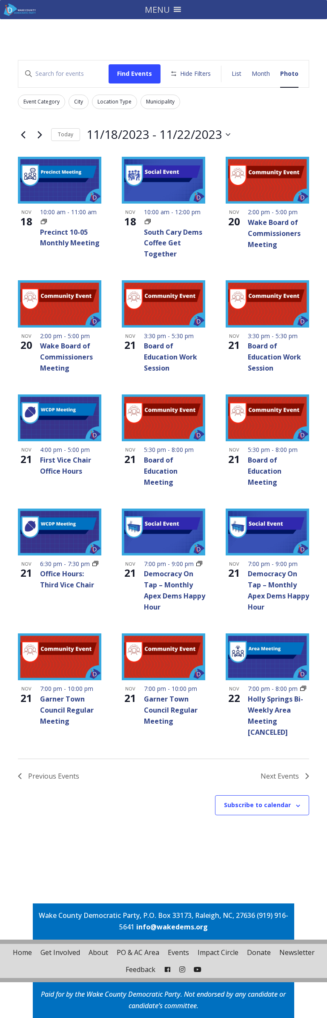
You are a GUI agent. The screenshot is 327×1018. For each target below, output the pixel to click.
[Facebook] (167, 969)
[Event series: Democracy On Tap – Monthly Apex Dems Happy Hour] (199, 564)
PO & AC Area (138, 952)
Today (65, 134)
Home (22, 952)
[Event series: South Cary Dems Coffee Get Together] (148, 222)
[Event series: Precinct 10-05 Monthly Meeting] (44, 222)
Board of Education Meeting (161, 471)
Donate (259, 952)
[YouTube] (197, 969)
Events (178, 952)
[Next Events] (39, 134)
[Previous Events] (23, 134)
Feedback (140, 969)
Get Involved (60, 952)
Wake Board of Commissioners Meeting (274, 233)
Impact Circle (218, 952)
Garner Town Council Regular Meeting (67, 710)
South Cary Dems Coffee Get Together (173, 243)
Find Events (134, 73)
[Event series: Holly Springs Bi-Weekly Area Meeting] (303, 688)
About (98, 952)
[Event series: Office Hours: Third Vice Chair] (95, 564)
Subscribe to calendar (257, 805)
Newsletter (297, 952)
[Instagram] (182, 969)
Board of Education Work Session (170, 357)
